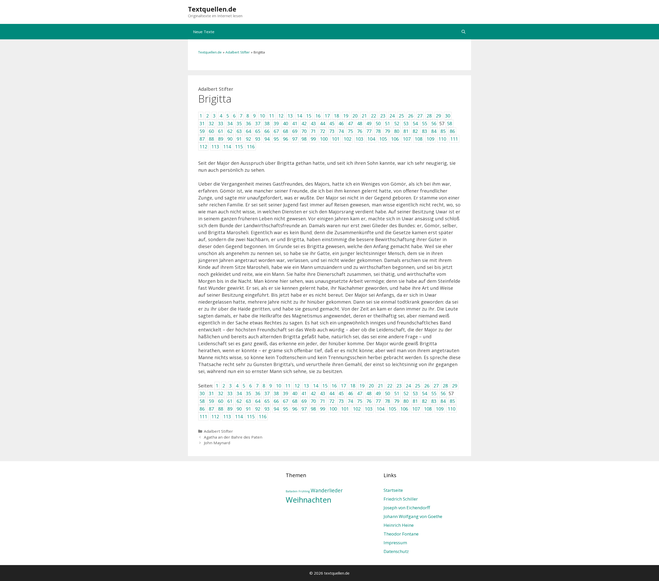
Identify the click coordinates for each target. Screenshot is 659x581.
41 (304, 393)
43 (322, 393)
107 (416, 409)
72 (331, 401)
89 (229, 409)
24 (408, 386)
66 (276, 401)
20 (371, 386)
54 (424, 393)
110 (451, 409)
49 (378, 393)
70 (313, 401)
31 (211, 393)
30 (202, 393)
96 (294, 409)
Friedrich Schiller (401, 499)
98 (313, 409)
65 (267, 401)
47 (359, 393)
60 (220, 401)
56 (443, 393)
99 (322, 409)
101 (345, 409)
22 (389, 386)
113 (227, 416)
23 (399, 386)
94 (276, 409)
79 (396, 401)
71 (322, 401)
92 (257, 409)
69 (304, 401)
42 (313, 393)
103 (368, 409)
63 (248, 401)
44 (331, 393)
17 (343, 386)
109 (440, 409)
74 (350, 401)
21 (380, 386)
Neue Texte (203, 31)
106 (404, 409)
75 (359, 401)
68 (294, 401)
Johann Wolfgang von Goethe (413, 516)
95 (285, 409)
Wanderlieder (327, 490)
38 (276, 393)
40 (294, 393)
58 (202, 401)
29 (454, 386)
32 (220, 393)
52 (406, 393)
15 (324, 386)
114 (239, 416)
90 (239, 409)
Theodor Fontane (401, 534)
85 (452, 401)
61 (229, 401)
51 (396, 393)
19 (362, 386)
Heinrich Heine (399, 525)
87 (211, 409)
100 (333, 409)
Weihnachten (308, 500)
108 (428, 409)
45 (341, 393)
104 (380, 409)
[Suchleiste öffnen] (463, 31)
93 (267, 409)
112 (215, 416)
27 (436, 386)
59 (211, 401)
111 (203, 416)
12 (297, 386)
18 (352, 386)
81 (415, 401)
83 (433, 401)
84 (443, 401)
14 (315, 386)
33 (229, 393)
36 (257, 393)
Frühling (304, 491)
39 (285, 393)
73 (341, 401)
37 (267, 393)
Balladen (292, 491)
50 (387, 393)
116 (262, 416)
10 (278, 386)
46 (350, 393)
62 (239, 401)
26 (426, 386)
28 (445, 386)
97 (304, 409)
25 (417, 386)
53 (415, 393)
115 (251, 416)
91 (248, 409)
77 (378, 401)
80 (406, 401)
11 (287, 386)
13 (306, 386)
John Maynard (217, 442)
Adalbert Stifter (238, 52)
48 (368, 393)
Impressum (395, 543)
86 (202, 409)
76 (368, 401)
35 (248, 393)
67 (285, 401)
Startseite (393, 490)
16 (334, 386)
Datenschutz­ (396, 551)
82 (424, 401)
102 (357, 409)
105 (392, 409)
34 (239, 393)
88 (220, 409)
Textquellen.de (212, 9)
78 (387, 401)
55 (433, 393)
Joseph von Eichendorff (407, 508)
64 (257, 401)
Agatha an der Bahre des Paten (233, 437)
